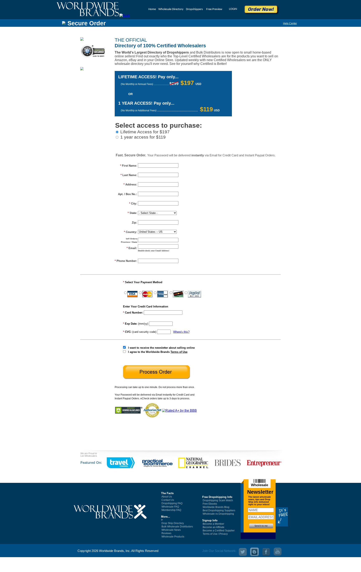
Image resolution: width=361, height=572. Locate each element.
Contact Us (167, 500)
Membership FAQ (171, 510)
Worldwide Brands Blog (216, 507)
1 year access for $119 (143, 137)
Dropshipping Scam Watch (218, 500)
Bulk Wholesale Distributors (177, 526)
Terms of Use (210, 533)
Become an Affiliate (213, 527)
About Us (166, 496)
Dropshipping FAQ (171, 503)
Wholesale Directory (170, 9)
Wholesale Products (172, 536)
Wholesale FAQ (170, 506)
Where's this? (181, 331)
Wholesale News (171, 529)
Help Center (290, 23)
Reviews (166, 533)
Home (152, 9)
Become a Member (213, 523)
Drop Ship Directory (172, 523)
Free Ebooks (210, 503)
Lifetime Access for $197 (145, 131)
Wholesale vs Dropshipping (218, 513)
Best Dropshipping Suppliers (219, 510)
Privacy (223, 533)
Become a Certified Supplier (219, 530)
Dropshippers (194, 9)
